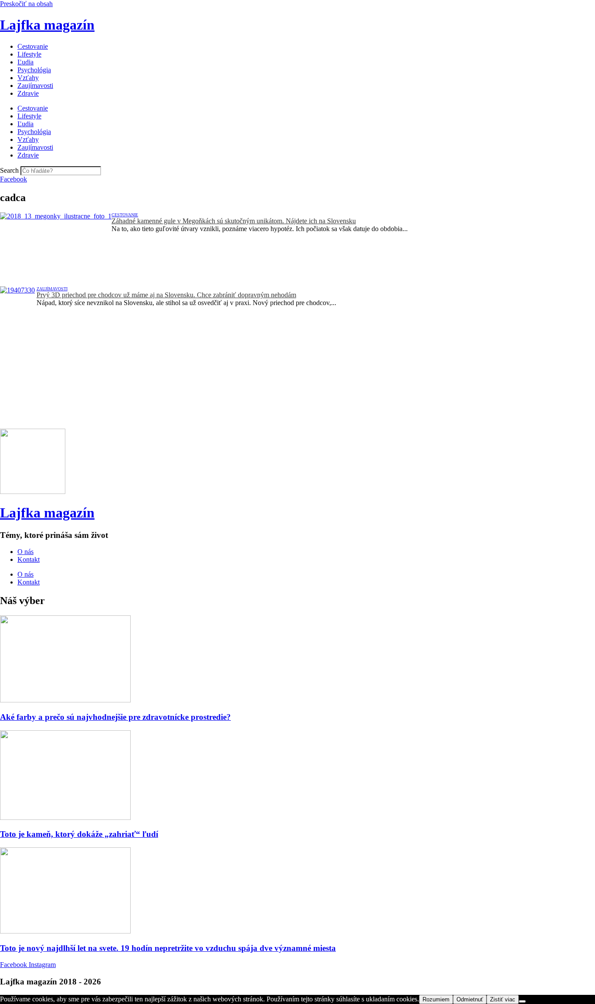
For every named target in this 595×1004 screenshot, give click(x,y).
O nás (25, 551)
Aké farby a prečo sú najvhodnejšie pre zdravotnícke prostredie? (115, 717)
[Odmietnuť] (522, 1001)
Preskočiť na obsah (26, 3)
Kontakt (28, 559)
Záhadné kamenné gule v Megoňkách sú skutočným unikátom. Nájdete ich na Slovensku (234, 221)
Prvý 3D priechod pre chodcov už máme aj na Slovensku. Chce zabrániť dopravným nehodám (166, 295)
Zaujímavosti (35, 85)
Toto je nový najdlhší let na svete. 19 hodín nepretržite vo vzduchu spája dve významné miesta (168, 948)
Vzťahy (28, 77)
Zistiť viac (502, 999)
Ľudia (25, 62)
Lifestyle (29, 54)
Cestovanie (32, 46)
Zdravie (28, 93)
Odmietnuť (469, 999)
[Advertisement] (261, 368)
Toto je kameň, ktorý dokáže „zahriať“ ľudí (79, 834)
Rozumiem (436, 999)
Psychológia (34, 70)
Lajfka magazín (47, 25)
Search (9, 170)
